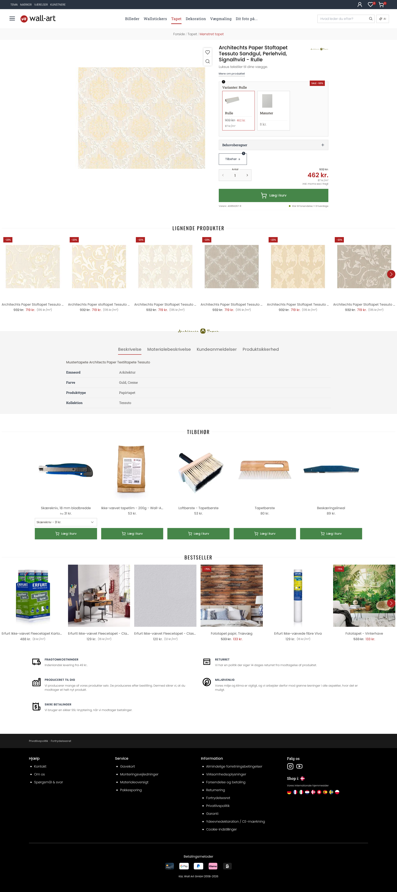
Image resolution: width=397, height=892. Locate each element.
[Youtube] (299, 766)
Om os (39, 774)
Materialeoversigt (134, 782)
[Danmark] (313, 792)
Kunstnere (58, 4)
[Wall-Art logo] (38, 19)
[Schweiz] (319, 792)
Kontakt (40, 766)
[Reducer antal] (223, 175)
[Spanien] (325, 792)
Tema (14, 4)
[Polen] (337, 792)
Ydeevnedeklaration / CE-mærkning (235, 821)
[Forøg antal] (247, 175)
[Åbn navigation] (12, 18)
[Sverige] (331, 792)
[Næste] (391, 274)
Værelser (41, 4)
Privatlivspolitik (38, 741)
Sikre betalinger (58, 704)
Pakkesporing (131, 790)
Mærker (26, 4)
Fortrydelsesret (61, 741)
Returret (222, 659)
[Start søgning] (370, 19)
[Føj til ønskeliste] (207, 52)
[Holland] (307, 792)
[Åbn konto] (359, 4)
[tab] (129, 349)
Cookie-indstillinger (221, 829)
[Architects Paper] (314, 49)
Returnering (215, 790)
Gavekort (127, 766)
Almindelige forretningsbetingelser (234, 766)
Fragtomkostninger (61, 659)
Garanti (212, 813)
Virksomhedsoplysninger (226, 774)
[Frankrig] (295, 792)
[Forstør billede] (207, 61)
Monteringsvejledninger (139, 774)
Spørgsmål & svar (48, 782)
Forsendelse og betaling (225, 782)
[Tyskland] (289, 792)
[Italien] (301, 792)
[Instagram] (290, 766)
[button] (142, 118)
